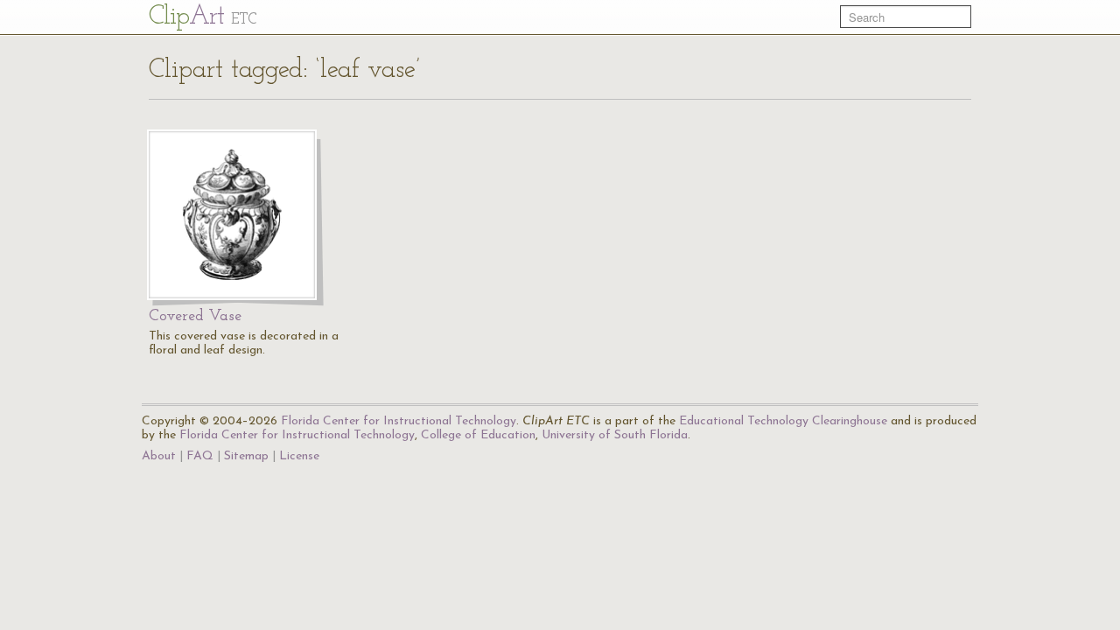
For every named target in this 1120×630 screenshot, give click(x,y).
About (159, 456)
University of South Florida (615, 435)
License (299, 456)
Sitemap (246, 456)
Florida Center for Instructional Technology (398, 421)
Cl (202, 17)
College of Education (478, 435)
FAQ (200, 456)
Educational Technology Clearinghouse (783, 421)
